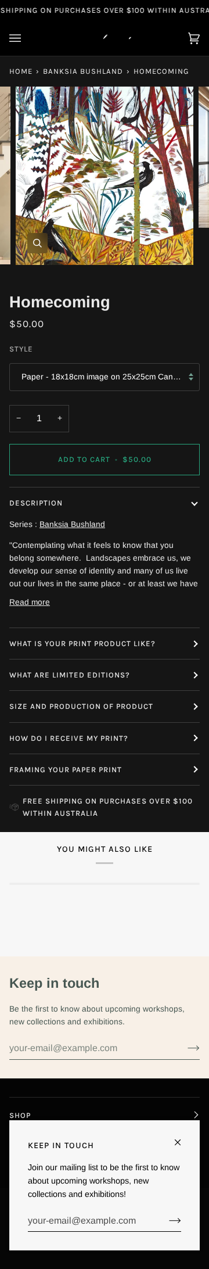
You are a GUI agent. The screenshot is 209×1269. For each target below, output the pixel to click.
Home (21, 71)
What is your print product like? (82, 643)
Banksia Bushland (83, 71)
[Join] (184, 1048)
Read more (29, 602)
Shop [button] (20, 1115)
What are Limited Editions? (69, 675)
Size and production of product (81, 706)
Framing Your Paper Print (65, 769)
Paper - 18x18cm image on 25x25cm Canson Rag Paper (110, 376)
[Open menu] (26, 38)
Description (36, 503)
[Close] (182, 1137)
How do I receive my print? (70, 738)
